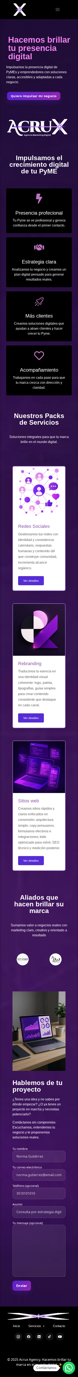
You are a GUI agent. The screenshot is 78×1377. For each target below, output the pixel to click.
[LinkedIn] (39, 1337)
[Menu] (57, 9)
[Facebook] (29, 1337)
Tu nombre (20, 1149)
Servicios (36, 1326)
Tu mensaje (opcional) (27, 1223)
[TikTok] (49, 1337)
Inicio (16, 1326)
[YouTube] (60, 1337)
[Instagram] (18, 1337)
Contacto (59, 1326)
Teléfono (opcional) (25, 1186)
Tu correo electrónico (27, 1167)
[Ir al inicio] (38, 1316)
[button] (69, 1368)
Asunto (17, 1204)
